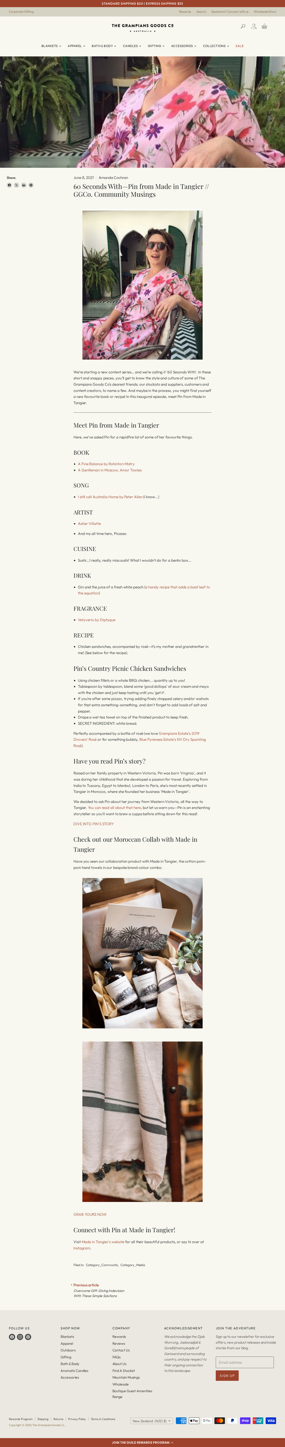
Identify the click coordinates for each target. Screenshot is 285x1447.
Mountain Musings (126, 1377)
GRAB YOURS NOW (90, 1214)
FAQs (116, 1357)
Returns (58, 1419)
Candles (130, 46)
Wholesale (120, 1384)
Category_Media (132, 1265)
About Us (119, 1363)
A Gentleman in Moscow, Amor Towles (110, 470)
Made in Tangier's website (103, 1241)
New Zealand (150, 1421)
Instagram (81, 1248)
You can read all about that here (114, 807)
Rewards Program (21, 1419)
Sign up (227, 1375)
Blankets (50, 46)
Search (201, 12)
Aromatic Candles (74, 1370)
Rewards (185, 12)
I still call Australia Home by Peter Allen (110, 496)
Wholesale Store (265, 12)
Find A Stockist (123, 1370)
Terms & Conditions (103, 1419)
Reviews (118, 1343)
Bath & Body (103, 46)
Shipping (43, 1419)
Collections (214, 46)
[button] (142, 1442)
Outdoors (68, 1350)
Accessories (182, 46)
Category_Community (102, 1265)
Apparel (75, 46)
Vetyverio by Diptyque (96, 619)
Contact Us (121, 1350)
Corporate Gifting (21, 12)
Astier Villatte (89, 523)
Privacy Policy (77, 1419)
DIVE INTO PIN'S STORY (93, 823)
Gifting (155, 46)
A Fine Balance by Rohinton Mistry (106, 463)
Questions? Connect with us (229, 12)
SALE (240, 46)
